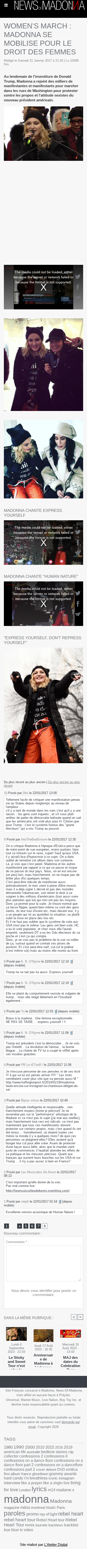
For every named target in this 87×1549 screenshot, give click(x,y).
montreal (38, 1507)
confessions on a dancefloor (59, 1465)
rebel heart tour (19, 1519)
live (67, 1483)
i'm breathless (36, 1478)
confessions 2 (31, 1456)
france (26, 1474)
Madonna (61, 1501)
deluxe (51, 1469)
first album (12, 1474)
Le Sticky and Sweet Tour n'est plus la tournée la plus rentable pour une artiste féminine (16, 1361)
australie (33, 1452)
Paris (61, 1507)
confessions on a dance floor (28, 1460)
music (51, 1507)
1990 (19, 1447)
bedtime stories (54, 1452)
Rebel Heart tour (50, 1520)
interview (12, 1483)
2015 (49, 1447)
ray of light (48, 1514)
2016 (59, 1447)
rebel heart (70, 1514)
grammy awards (63, 1474)
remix (30, 1525)
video (28, 1530)
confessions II (55, 1456)
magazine (11, 1507)
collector (11, 1456)
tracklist (71, 1525)
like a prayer (31, 1483)
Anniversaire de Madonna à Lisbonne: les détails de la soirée (43, 1359)
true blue (11, 1530)
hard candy (13, 1478)
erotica (72, 1469)
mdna (25, 1507)
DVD (61, 1469)
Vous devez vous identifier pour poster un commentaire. (43, 1293)
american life (15, 1452)
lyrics (39, 1489)
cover (40, 1469)
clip (70, 1452)
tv (21, 1530)
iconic (53, 1478)
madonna (26, 1499)
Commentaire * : (17, 1242)
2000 (30, 1447)
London (25, 1490)
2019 (68, 1447)
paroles (14, 1513)
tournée (41, 1525)
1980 (8, 1447)
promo (32, 1514)
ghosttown (40, 1474)
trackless (55, 1525)
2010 (40, 1447)
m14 (51, 1490)
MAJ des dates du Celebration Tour (70, 1361)
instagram (66, 1478)
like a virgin (53, 1483)
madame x (65, 1490)
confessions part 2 (19, 1469)
